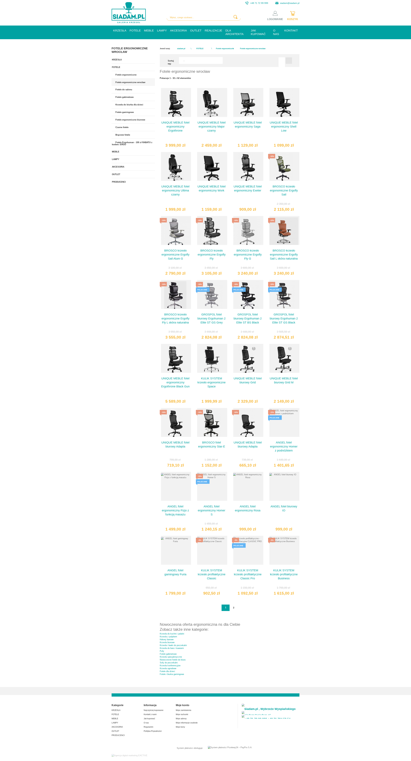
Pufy (162, 651)
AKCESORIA (178, 30)
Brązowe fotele (122, 135)
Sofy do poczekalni (169, 662)
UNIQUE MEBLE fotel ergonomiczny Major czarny (211, 126)
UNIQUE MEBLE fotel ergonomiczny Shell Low (284, 126)
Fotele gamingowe (124, 112)
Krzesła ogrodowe (168, 668)
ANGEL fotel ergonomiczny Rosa (247, 508)
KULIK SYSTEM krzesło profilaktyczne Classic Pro (248, 574)
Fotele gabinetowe (124, 97)
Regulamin (148, 727)
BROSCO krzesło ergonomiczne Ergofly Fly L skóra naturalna (175, 318)
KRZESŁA (119, 30)
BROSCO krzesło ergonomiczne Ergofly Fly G (248, 254)
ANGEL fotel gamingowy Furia (175, 572)
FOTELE (135, 30)
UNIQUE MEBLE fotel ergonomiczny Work (211, 188)
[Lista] (289, 60)
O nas (276, 32)
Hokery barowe (167, 639)
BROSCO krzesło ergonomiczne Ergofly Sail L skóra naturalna (284, 254)
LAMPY (162, 30)
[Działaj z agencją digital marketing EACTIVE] (129, 755)
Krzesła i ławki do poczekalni (173, 645)
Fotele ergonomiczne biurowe (130, 120)
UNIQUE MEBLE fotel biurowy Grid (248, 380)
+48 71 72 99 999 (259, 3)
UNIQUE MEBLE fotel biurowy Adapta (175, 444)
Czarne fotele (121, 127)
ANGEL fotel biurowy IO (284, 508)
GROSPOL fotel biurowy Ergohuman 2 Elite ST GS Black (284, 318)
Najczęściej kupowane (153, 710)
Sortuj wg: (171, 62)
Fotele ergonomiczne (125, 75)
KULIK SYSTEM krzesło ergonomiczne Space (211, 382)
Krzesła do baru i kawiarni (172, 648)
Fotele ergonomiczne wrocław (130, 82)
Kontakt (291, 30)
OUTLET (195, 30)
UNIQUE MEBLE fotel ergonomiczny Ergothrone (175, 126)
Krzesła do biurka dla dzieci (129, 104)
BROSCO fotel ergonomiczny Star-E (211, 444)
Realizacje (213, 30)
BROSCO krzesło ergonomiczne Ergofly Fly (212, 254)
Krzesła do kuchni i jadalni (172, 634)
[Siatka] (282, 60)
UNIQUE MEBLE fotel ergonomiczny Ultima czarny (175, 190)
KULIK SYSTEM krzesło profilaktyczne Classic (211, 574)
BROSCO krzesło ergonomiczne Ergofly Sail (284, 190)
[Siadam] (129, 12)
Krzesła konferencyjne (170, 665)
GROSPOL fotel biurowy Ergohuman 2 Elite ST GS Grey (211, 318)
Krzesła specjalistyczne (171, 657)
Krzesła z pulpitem (168, 636)
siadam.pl (181, 48)
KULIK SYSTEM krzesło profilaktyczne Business (284, 574)
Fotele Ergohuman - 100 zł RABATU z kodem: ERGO (132, 143)
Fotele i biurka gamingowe (172, 674)
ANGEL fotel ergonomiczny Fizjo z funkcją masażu (175, 510)
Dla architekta (234, 32)
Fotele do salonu (123, 89)
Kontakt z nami (150, 714)
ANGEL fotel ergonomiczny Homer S (211, 510)
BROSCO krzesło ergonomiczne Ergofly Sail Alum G (175, 254)
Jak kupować (258, 32)
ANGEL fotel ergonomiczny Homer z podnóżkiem (283, 446)
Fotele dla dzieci (167, 671)
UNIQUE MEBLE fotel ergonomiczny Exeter (248, 188)
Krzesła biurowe (167, 642)
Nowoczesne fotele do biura (172, 660)
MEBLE (149, 30)
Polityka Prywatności (153, 731)
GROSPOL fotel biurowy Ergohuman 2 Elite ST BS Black (248, 318)
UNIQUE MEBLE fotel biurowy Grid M (284, 380)
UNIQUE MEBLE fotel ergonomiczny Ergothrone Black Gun (175, 382)
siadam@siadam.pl (289, 3)
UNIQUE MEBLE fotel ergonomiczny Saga (248, 124)
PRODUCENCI (119, 182)
